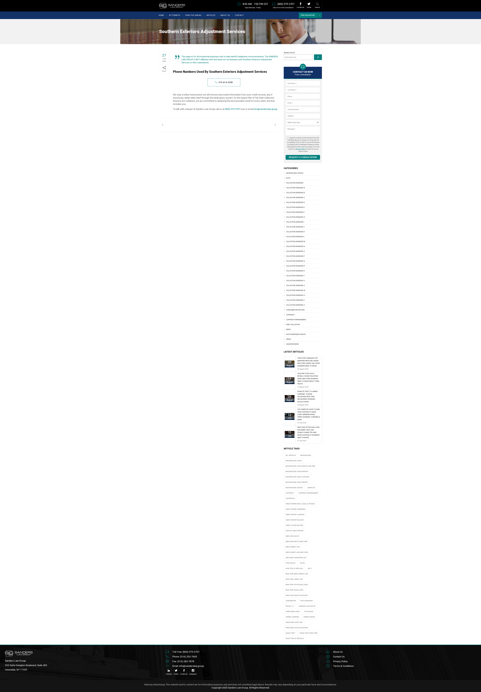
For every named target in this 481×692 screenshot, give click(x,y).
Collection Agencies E (295, 207)
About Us (338, 651)
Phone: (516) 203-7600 (184, 656)
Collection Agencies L (295, 237)
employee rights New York (297, 541)
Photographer (306, 601)
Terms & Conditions (343, 666)
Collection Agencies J (295, 227)
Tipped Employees (293, 611)
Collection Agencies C (295, 197)
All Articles (291, 455)
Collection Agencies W (295, 290)
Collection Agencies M (295, 241)
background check (294, 461)
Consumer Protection (295, 310)
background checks (294, 488)
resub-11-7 (290, 606)
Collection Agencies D (295, 202)
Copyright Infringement (296, 320)
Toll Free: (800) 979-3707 (186, 651)
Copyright (290, 315)
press (288, 339)
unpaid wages (309, 617)
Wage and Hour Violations (297, 628)
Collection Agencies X (295, 295)
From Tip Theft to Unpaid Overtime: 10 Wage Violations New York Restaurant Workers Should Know (307, 396)
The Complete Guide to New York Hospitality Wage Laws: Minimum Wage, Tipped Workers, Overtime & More (308, 414)
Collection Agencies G (295, 217)
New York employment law (297, 574)
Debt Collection (293, 324)
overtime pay (291, 601)
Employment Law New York (297, 552)
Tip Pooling (308, 611)
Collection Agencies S (295, 271)
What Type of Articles (295, 638)
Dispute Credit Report (295, 531)
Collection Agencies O (295, 251)
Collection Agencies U (295, 280)
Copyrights (290, 498)
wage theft (290, 633)
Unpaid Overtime (292, 617)
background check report (297, 482)
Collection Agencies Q (295, 261)
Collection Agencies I (295, 222)
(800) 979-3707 (232, 109)
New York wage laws (294, 590)
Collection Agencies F (295, 212)
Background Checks (294, 173)
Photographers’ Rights (296, 334)
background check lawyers (297, 477)
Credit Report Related (295, 520)
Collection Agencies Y (295, 300)
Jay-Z (309, 568)
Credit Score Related (294, 525)
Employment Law (293, 547)
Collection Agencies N (295, 246)
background (305, 455)
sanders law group (307, 606)
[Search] (318, 57)
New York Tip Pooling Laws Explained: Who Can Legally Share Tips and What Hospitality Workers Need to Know (308, 432)
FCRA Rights (290, 563)
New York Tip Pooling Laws (297, 585)
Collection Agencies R (295, 266)
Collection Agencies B (295, 193)
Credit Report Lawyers (295, 514)
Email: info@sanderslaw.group (188, 666)
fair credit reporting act (296, 558)
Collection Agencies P (295, 256)
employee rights (292, 536)
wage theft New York (309, 633)
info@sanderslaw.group (265, 109)
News (288, 329)
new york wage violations (297, 595)
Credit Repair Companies (296, 509)
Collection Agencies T (295, 276)
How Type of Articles (294, 568)
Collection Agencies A (295, 188)
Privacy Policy (301, 149)
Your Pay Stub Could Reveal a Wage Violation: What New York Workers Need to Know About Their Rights (308, 379)
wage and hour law (294, 622)
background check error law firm (300, 466)
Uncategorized (292, 344)
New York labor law (294, 579)
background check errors (297, 471)
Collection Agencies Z (295, 305)
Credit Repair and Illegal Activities (300, 504)
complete (311, 488)
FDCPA (302, 563)
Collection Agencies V (295, 285)
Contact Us (339, 656)
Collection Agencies (294, 183)
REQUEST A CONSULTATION (303, 157)
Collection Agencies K (295, 232)
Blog (288, 178)
